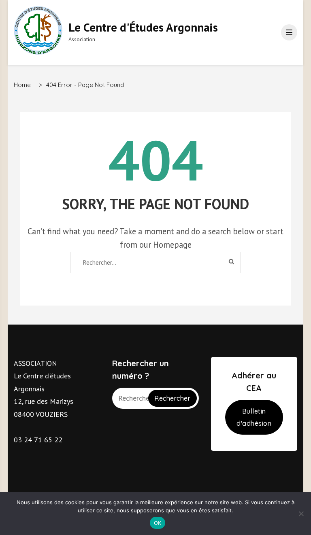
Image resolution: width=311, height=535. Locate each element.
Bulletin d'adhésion (253, 417)
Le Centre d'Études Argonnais (143, 27)
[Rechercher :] (146, 262)
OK (158, 523)
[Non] (301, 514)
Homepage (172, 244)
